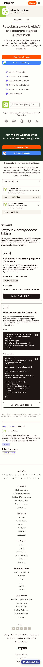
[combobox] (25, 105)
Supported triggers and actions (21, 163)
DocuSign (21, 524)
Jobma (12, 426)
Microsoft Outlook (21, 555)
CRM (21, 583)
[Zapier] (8, 3)
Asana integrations (21, 504)
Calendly (22, 548)
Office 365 (21, 531)
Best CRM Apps (21, 606)
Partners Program (21, 642)
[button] (21, 63)
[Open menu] (39, 3)
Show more (21, 507)
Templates (19, 638)
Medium (21, 559)
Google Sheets (21, 521)
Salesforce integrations (22, 493)
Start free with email (22, 57)
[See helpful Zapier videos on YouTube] (25, 628)
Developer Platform (22, 635)
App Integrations (30, 638)
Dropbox (21, 517)
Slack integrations (21, 490)
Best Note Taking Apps (21, 610)
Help (7, 444)
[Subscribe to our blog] (29, 628)
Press (32, 635)
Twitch (21, 545)
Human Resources (16, 13)
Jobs (36, 635)
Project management (21, 572)
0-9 (3, 475)
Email (21, 579)
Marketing (21, 586)
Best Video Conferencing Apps (21, 599)
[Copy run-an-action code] (36, 359)
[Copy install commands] (36, 335)
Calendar (21, 576)
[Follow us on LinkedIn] (17, 628)
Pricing (7, 635)
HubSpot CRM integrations (21, 497)
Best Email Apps (21, 603)
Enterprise (10, 638)
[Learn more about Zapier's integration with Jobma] (4, 431)
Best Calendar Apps (21, 613)
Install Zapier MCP (20, 296)
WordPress (21, 528)
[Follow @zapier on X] (21, 628)
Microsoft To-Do (21, 552)
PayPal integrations (21, 500)
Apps (4, 426)
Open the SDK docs (20, 405)
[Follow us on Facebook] (13, 628)
